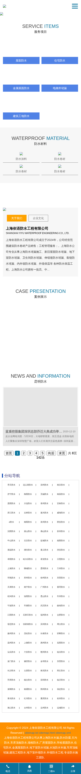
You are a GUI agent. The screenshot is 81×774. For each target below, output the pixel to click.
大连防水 (28, 503)
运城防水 (61, 708)
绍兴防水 (11, 596)
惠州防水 (44, 643)
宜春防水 (61, 503)
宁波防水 (11, 605)
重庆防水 (44, 698)
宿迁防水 (11, 624)
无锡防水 (44, 494)
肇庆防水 (28, 661)
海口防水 (11, 708)
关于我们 (16, 218)
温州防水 (11, 643)
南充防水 (44, 670)
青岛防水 (11, 698)
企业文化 (38, 218)
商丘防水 (61, 670)
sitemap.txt (31, 732)
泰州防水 (44, 503)
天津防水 (11, 587)
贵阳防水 (11, 503)
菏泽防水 (11, 680)
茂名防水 (28, 633)
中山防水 (11, 540)
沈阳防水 (11, 531)
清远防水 (11, 550)
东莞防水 (61, 578)
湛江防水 (11, 513)
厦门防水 (11, 661)
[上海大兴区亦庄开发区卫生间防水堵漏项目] (22, 348)
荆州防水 (44, 689)
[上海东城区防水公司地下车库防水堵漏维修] (59, 317)
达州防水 (44, 708)
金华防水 (44, 661)
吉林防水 (28, 513)
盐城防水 (44, 540)
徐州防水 (44, 578)
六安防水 (28, 652)
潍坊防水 (28, 550)
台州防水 (28, 708)
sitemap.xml (63, 732)
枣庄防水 (11, 485)
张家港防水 (28, 624)
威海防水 (61, 513)
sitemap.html (47, 732)
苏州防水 (61, 531)
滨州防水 (44, 624)
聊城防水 (28, 568)
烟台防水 (28, 680)
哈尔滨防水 (28, 559)
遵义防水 (44, 550)
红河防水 (28, 698)
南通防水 (28, 689)
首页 (9, 453)
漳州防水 (44, 485)
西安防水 (61, 522)
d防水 (11, 522)
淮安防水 (61, 550)
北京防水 (28, 540)
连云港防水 (28, 485)
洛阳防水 (28, 596)
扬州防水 (11, 633)
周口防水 (61, 624)
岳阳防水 (61, 643)
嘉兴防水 (44, 513)
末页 (62, 453)
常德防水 (28, 605)
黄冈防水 (61, 587)
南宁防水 (28, 587)
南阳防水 (28, 522)
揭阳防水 (61, 540)
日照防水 (61, 559)
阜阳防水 (11, 559)
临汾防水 (61, 652)
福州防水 (44, 615)
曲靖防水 (61, 605)
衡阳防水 (28, 494)
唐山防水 (28, 531)
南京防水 (61, 485)
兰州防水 (61, 568)
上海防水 (11, 568)
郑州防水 (28, 578)
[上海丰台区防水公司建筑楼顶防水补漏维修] (22, 317)
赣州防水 (44, 652)
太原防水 (28, 670)
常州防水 (61, 596)
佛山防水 (44, 531)
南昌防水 (61, 494)
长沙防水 (11, 670)
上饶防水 (28, 643)
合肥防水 (61, 615)
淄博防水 (11, 689)
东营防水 (61, 661)
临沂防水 (61, 680)
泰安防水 (44, 559)
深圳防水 (44, 680)
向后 (51, 453)
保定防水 (61, 689)
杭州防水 (61, 698)
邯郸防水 (61, 633)
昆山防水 (44, 596)
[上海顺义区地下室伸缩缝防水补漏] (59, 348)
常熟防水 (11, 578)
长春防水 (44, 633)
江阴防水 (11, 615)
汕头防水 (11, 652)
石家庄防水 (28, 615)
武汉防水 (44, 605)
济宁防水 (11, 494)
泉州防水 (44, 522)
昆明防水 (44, 568)
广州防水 (44, 587)
